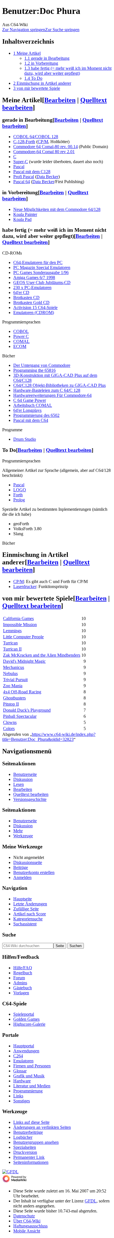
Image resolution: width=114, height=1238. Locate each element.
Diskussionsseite (27, 862)
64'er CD (21, 292)
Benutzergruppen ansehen (36, 1142)
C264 (18, 1055)
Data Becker (47, 176)
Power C (21, 336)
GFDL (91, 1201)
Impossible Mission (20, 624)
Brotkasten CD (26, 297)
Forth (18, 494)
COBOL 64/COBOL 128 (35, 136)
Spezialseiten (24, 1147)
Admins (20, 982)
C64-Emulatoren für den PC (38, 262)
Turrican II (12, 649)
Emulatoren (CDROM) (33, 312)
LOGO (19, 489)
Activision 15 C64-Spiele (35, 307)
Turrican (10, 643)
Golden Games (26, 1019)
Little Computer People (23, 636)
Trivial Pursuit (15, 679)
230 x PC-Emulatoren (32, 287)
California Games (18, 618)
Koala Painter (25, 214)
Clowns (10, 722)
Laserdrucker (24, 586)
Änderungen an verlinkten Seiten (42, 1127)
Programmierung (28, 1090)
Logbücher (22, 1137)
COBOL (21, 331)
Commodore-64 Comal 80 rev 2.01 (44, 151)
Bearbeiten (60, 100)
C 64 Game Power (29, 400)
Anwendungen (26, 1050)
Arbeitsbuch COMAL (32, 405)
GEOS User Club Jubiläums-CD (42, 282)
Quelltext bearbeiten (25, 242)
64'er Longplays (27, 410)
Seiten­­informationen (30, 1162)
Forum (19, 977)
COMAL (21, 341)
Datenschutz (24, 1216)
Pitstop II (11, 704)
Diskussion (23, 779)
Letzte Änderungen (30, 903)
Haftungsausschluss (30, 1226)
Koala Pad (22, 219)
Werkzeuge (23, 835)
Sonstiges (21, 1100)
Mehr (18, 830)
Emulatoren (23, 1060)
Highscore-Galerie (29, 1024)
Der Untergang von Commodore (41, 365)
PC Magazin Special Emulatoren (41, 267)
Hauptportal (23, 1045)
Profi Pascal (23, 176)
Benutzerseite (25, 774)
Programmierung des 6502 (36, 415)
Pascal (18, 166)
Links (18, 1095)
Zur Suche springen (62, 29)
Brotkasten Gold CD (31, 302)
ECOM (19, 346)
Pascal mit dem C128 (31, 171)
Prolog (19, 499)
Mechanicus (13, 667)
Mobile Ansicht (26, 1231)
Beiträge (20, 867)
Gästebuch (22, 987)
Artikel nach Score (29, 913)
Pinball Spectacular (20, 716)
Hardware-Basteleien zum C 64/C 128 (46, 390)
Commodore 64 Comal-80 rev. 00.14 (45, 146)
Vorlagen (21, 992)
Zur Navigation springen (23, 29)
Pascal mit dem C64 (30, 420)
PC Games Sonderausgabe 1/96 (41, 272)
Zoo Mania (12, 685)
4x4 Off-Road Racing (22, 691)
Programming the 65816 (34, 370)
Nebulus (10, 673)
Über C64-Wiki (26, 1221)
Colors (9, 728)
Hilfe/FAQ (22, 967)
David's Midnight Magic (24, 661)
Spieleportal (23, 1014)
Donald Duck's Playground (27, 710)
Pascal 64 (21, 181)
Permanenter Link (29, 1157)
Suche (9, 935)
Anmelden (22, 877)
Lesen (18, 784)
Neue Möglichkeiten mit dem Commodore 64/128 (56, 209)
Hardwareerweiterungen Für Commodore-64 (52, 395)
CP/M (43, 141)
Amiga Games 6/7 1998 (34, 277)
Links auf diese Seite (31, 1122)
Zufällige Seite (26, 908)
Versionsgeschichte (29, 799)
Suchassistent (25, 923)
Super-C (20, 161)
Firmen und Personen (32, 1065)
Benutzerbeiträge (28, 1132)
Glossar (20, 1070)
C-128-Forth (24, 141)
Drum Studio (24, 439)
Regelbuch (22, 972)
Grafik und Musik (29, 1075)
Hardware (22, 1080)
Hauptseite (22, 898)
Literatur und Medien (31, 1085)
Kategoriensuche (28, 918)
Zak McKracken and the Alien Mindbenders (41, 655)
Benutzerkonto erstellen (34, 872)
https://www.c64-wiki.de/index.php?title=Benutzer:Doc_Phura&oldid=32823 (48, 737)
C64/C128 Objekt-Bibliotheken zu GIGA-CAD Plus (59, 385)
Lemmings (12, 630)
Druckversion (25, 1152)
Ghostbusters (14, 698)
